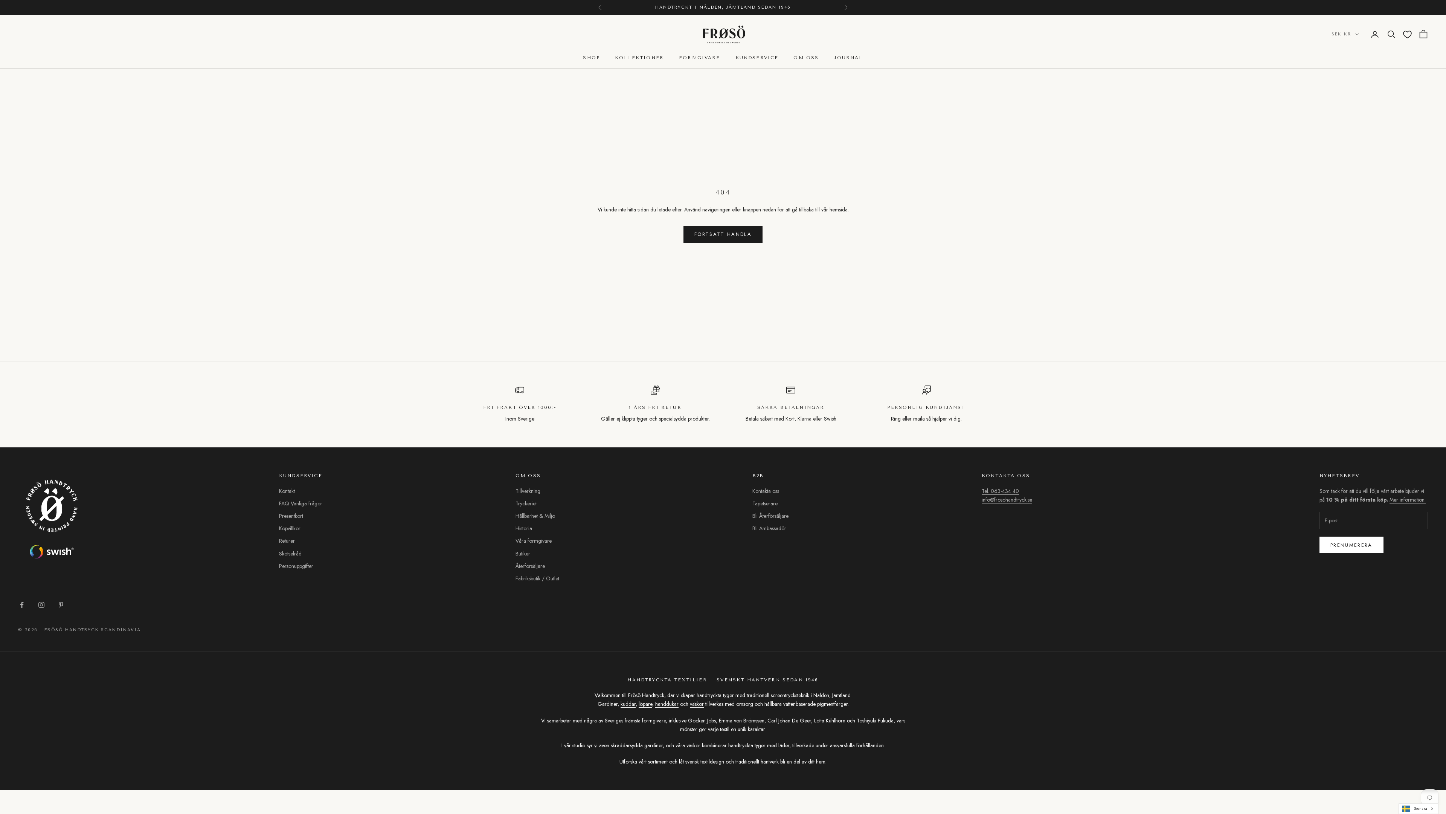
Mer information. (1408, 499)
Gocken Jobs (702, 720)
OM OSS (806, 57)
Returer (287, 541)
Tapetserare (765, 503)
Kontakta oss (765, 491)
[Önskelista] (1407, 34)
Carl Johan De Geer (789, 720)
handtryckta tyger (715, 695)
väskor (697, 704)
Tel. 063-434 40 (1000, 491)
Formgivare (699, 57)
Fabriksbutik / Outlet (537, 578)
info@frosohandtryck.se (1007, 499)
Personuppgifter (296, 566)
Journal (848, 57)
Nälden (821, 695)
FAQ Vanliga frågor (300, 503)
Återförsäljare (530, 566)
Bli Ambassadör (769, 528)
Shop (591, 57)
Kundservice (757, 57)
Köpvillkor (289, 528)
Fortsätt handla (723, 234)
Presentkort (291, 516)
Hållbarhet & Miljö (535, 516)
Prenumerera (1351, 545)
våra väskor (688, 745)
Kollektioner (639, 57)
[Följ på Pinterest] (61, 605)
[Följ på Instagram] (41, 605)
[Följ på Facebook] (22, 605)
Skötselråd (290, 553)
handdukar (667, 704)
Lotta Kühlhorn (829, 720)
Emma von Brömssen (741, 720)
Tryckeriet (526, 503)
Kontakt (287, 491)
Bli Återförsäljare (770, 516)
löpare (645, 704)
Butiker (523, 553)
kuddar (628, 704)
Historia (524, 528)
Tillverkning (528, 491)
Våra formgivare (534, 541)
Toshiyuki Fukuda (875, 720)
